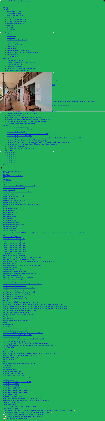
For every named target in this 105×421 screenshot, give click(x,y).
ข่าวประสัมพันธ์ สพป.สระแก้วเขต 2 (13, 253)
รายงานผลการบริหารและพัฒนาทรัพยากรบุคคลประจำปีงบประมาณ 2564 (24, 339)
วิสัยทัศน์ (5, 349)
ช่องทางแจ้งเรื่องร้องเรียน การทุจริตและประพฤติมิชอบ (18, 277)
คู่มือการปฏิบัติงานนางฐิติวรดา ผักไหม (14, 255)
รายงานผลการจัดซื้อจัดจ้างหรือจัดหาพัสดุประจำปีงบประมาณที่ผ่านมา (23, 333)
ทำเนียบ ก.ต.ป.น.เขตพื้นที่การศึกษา (16, 21)
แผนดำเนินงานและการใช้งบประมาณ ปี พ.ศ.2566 (17, 378)
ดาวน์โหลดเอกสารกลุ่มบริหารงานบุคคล (14, 290)
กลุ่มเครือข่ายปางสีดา (9, 216)
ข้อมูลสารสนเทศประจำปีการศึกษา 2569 (14, 251)
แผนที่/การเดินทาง (12, 29)
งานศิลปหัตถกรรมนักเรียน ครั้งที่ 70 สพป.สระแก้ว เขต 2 (19, 259)
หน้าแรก (5, 7)
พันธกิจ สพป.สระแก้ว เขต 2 (14, 13)
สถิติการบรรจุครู (8, 351)
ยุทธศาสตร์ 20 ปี (11, 25)
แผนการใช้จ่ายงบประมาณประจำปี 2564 (14, 375)
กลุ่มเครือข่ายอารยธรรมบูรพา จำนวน (14, 224)
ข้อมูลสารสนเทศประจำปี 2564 (12, 241)
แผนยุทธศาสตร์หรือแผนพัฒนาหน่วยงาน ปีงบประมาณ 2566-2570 (22, 398)
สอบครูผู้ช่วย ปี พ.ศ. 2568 (10, 357)
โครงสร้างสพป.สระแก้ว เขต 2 (11, 404)
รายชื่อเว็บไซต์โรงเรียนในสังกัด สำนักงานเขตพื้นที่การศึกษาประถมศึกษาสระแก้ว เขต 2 (28, 345)
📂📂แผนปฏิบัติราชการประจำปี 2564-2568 (15, 418)
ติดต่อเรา (5, 300)
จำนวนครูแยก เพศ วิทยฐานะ (11, 263)
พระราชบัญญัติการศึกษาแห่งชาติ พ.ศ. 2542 (15, 320)
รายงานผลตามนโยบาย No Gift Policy (14, 341)
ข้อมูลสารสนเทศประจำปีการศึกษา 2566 (14, 245)
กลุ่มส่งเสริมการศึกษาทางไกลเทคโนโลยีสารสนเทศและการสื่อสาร (22, 204)
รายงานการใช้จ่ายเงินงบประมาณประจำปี (15, 331)
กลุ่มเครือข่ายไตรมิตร (9, 228)
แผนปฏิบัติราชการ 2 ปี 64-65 (11, 388)
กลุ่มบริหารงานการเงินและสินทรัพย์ (13, 196)
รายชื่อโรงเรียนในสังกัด (10, 347)
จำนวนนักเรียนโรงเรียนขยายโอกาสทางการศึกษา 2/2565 (19, 273)
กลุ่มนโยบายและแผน (9, 194)
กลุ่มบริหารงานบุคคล (9, 198)
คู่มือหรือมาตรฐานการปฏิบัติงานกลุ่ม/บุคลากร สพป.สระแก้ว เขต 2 (22, 257)
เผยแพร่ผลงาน (7, 367)
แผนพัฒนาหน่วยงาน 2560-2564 (12, 396)
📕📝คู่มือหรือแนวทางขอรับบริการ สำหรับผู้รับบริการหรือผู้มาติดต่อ (22, 416)
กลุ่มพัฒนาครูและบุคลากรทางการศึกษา (14, 200)
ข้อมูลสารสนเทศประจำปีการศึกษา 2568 (14, 249)
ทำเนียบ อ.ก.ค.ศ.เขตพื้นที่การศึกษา (16, 19)
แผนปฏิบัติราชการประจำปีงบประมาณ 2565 (15, 390)
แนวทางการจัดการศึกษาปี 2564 (12, 371)
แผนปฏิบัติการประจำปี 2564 (11, 384)
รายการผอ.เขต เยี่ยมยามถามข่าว (12, 329)
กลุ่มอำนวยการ (7, 206)
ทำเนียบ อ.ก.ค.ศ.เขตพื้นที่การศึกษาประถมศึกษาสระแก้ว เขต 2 (21, 302)
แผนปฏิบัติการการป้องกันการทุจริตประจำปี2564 (17, 382)
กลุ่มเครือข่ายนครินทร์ (9, 214)
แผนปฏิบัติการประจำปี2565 (11, 386)
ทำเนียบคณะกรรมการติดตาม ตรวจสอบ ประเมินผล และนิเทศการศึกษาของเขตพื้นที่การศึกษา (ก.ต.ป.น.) (32, 304)
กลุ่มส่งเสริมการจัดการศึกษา (11, 202)
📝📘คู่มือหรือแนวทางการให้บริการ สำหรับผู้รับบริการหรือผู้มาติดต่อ (23, 414)
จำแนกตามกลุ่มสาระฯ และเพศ (12, 275)
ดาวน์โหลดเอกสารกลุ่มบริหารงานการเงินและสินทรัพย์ (19, 288)
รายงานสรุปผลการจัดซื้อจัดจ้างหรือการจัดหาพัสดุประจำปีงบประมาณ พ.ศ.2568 (25, 343)
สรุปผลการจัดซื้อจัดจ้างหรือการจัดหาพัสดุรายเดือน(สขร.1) (20, 355)
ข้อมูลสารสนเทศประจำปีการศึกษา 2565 (14, 243)
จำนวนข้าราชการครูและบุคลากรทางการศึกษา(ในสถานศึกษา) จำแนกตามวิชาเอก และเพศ (29, 261)
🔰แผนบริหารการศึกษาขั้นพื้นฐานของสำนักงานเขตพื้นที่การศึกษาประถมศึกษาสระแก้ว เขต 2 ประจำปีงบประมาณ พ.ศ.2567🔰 (39, 410)
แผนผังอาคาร (10, 27)
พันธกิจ (5, 322)
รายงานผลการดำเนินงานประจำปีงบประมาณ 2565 (17, 335)
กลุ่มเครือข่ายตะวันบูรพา (10, 208)
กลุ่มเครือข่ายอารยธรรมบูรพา (12, 222)
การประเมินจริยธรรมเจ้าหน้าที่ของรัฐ (14, 239)
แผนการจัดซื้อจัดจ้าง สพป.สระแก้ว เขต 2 (14, 373)
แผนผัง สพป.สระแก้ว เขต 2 (11, 394)
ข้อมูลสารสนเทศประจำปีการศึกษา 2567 (14, 247)
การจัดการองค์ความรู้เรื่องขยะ (12, 237)
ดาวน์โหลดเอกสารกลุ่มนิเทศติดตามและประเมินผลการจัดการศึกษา (22, 284)
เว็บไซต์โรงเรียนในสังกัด (10, 369)
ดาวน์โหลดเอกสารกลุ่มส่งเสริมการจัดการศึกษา (16, 294)
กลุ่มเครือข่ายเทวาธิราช (10, 226)
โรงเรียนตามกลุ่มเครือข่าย (10, 408)
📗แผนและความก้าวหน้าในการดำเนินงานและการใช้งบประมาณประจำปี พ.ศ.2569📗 (28, 412)
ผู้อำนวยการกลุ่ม (8, 318)
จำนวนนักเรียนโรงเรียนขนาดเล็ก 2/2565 (14, 271)
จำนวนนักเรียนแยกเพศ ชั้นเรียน (12, 269)
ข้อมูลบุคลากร (7, 32)
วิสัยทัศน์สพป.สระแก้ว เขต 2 (15, 11)
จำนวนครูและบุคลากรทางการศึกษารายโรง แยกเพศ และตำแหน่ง (22, 265)
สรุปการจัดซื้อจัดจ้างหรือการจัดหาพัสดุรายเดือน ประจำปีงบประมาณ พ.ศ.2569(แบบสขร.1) (29, 353)
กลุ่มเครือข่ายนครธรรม (10, 212)
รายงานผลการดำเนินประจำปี (11, 337)
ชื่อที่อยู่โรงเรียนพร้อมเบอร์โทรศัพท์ (13, 280)
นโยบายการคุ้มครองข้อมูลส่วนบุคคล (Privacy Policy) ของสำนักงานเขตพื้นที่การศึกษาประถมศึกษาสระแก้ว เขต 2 (35, 306)
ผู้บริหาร (5, 316)
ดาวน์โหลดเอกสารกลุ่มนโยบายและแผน (14, 286)
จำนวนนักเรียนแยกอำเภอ (10, 267)
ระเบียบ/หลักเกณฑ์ (8, 326)
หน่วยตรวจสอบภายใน (9, 359)
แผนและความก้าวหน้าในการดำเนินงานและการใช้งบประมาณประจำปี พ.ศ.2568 (26, 400)
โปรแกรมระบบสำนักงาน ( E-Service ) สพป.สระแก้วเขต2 (19, 406)
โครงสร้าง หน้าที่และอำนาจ (15, 15)
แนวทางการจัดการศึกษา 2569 (15, 23)
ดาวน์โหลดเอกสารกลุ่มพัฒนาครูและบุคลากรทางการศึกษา (20, 292)
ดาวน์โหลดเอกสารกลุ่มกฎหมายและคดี (14, 282)
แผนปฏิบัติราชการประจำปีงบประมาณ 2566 (15, 392)
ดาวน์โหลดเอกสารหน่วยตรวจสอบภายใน (15, 298)
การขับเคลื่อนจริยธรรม (10, 230)
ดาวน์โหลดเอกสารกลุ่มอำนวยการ (13, 296)
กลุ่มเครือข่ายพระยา (9, 218)
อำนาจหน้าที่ (10, 17)
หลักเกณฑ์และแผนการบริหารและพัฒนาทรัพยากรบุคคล (19, 363)
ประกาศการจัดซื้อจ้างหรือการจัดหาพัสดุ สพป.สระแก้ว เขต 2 (20, 310)
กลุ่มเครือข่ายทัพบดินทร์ (10, 210)
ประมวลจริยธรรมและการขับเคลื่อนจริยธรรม (16, 312)
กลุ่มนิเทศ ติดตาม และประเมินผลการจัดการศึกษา (17, 192)
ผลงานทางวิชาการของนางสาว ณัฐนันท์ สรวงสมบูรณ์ (18, 314)
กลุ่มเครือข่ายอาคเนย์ (9, 220)
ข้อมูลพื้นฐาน (7, 9)
